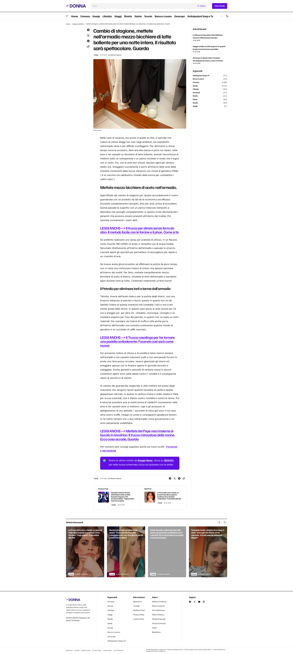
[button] (67, 16)
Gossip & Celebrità (78, 24)
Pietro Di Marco (158, 614)
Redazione (137, 601)
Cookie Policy (138, 619)
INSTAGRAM (109, 451)
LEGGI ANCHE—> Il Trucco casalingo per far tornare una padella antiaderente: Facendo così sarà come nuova (137, 341)
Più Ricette (75, 620)
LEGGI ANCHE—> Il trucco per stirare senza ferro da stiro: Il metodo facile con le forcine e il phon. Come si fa (139, 230)
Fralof (154, 628)
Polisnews (82, 618)
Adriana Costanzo (159, 601)
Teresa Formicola (159, 623)
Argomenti (112, 597)
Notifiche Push (139, 610)
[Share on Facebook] (88, 30)
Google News (145, 460)
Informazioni (139, 597)
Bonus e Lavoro (198, 79)
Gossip (96, 55)
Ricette (195, 96)
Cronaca (196, 82)
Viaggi (195, 106)
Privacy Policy (138, 614)
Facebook (171, 446)
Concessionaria (118, 650)
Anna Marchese (158, 610)
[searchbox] (143, 6)
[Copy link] (88, 46)
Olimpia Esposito (159, 619)
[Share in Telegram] (88, 41)
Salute (195, 99)
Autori (154, 597)
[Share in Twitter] (88, 35)
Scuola (195, 103)
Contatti (136, 606)
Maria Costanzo (158, 606)
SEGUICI (168, 460)
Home (68, 24)
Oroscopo (196, 93)
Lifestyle (196, 89)
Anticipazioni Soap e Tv (201, 76)
